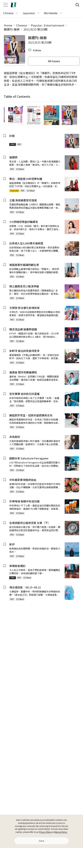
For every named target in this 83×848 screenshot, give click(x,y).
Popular (36, 25)
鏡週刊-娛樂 (11, 29)
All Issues (54, 61)
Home (8, 25)
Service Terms (61, 832)
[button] (34, 50)
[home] (13, 5)
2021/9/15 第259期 (35, 29)
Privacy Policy (45, 832)
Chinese (21, 25)
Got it (41, 841)
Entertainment (54, 25)
